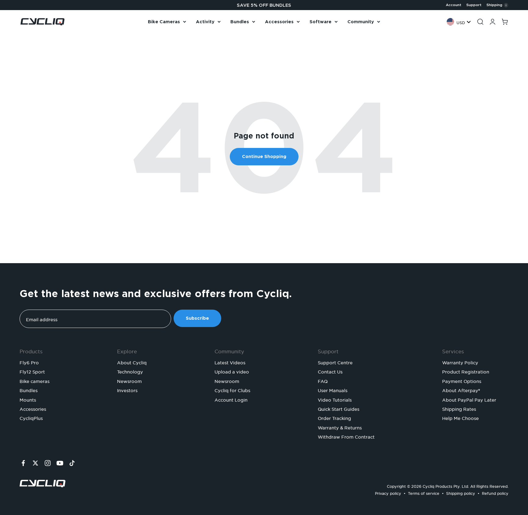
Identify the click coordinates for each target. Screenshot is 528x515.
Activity (205, 21)
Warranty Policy (460, 361)
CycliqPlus (31, 417)
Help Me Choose (460, 417)
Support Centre (335, 361)
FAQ (323, 380)
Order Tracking (334, 417)
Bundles (239, 21)
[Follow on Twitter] (35, 463)
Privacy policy (388, 492)
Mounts (28, 399)
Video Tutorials (335, 399)
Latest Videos (230, 361)
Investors (127, 389)
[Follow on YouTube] (60, 463)
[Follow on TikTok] (72, 463)
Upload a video (232, 371)
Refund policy (495, 492)
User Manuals (332, 389)
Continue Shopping (264, 156)
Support (474, 5)
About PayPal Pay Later (469, 399)
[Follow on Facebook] (23, 463)
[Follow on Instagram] (47, 463)
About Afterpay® (461, 389)
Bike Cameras (164, 21)
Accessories (279, 21)
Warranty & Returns (340, 427)
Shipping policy (460, 492)
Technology (130, 371)
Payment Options (461, 380)
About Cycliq (132, 361)
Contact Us (330, 371)
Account (453, 5)
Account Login (231, 399)
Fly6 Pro (29, 361)
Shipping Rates (459, 408)
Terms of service (423, 492)
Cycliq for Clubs (232, 389)
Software (321, 21)
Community (360, 21)
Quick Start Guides (338, 408)
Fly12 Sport (32, 371)
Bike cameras (35, 380)
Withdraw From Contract (346, 436)
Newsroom (129, 380)
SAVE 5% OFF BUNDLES (264, 5)
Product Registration (465, 371)
